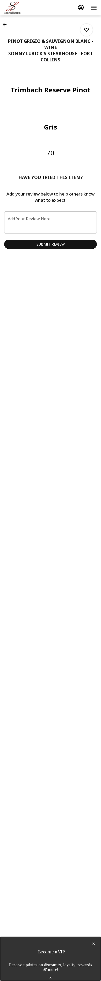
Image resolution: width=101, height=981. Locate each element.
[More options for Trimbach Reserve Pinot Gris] (86, 30)
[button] (6, 24)
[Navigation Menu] (93, 7)
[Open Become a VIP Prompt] (51, 978)
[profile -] (81, 7)
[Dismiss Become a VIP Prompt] (94, 944)
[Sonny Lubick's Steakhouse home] (27, 7)
